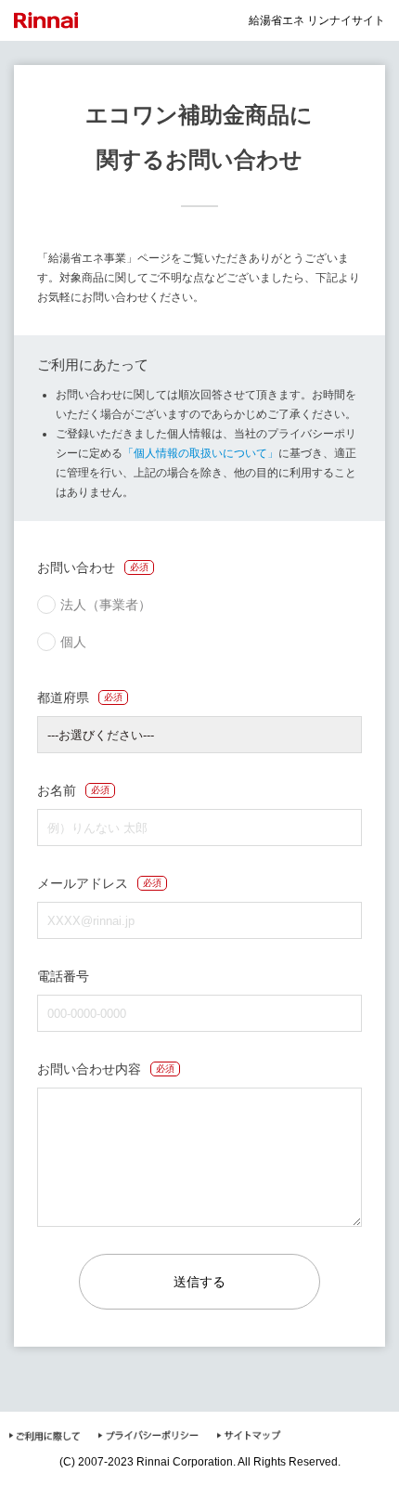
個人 (73, 641)
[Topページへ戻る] (53, 20)
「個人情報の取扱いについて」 (200, 453)
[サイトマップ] (249, 1438)
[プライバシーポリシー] (148, 1438)
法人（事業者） (105, 604)
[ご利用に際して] (44, 1438)
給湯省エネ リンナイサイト (317, 20)
